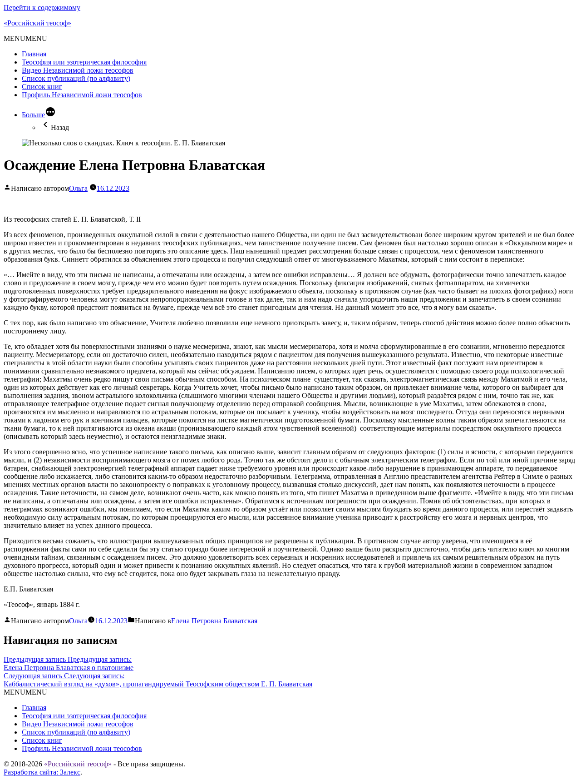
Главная (34, 54)
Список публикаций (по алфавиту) (76, 78)
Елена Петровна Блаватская (214, 621)
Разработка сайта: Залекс (42, 772)
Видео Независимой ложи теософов (77, 70)
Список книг (42, 86)
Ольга (78, 188)
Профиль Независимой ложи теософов (82, 95)
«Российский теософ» (37, 23)
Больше (33, 115)
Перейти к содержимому (42, 7)
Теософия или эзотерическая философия (84, 62)
